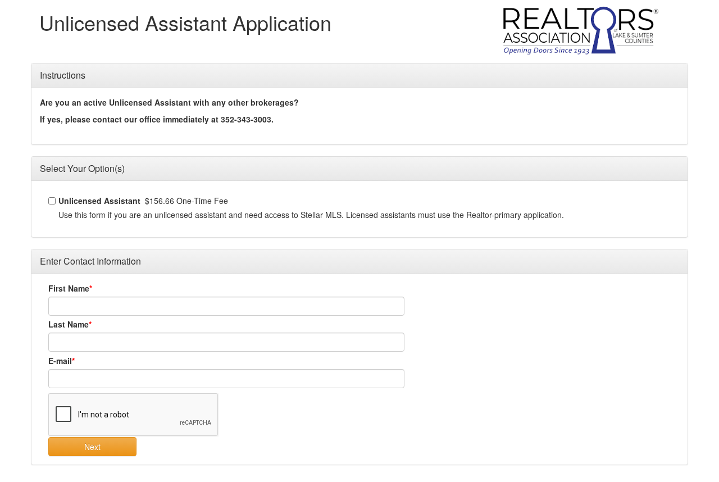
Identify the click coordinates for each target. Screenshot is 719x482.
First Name (68, 288)
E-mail (60, 360)
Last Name (68, 324)
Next (92, 446)
